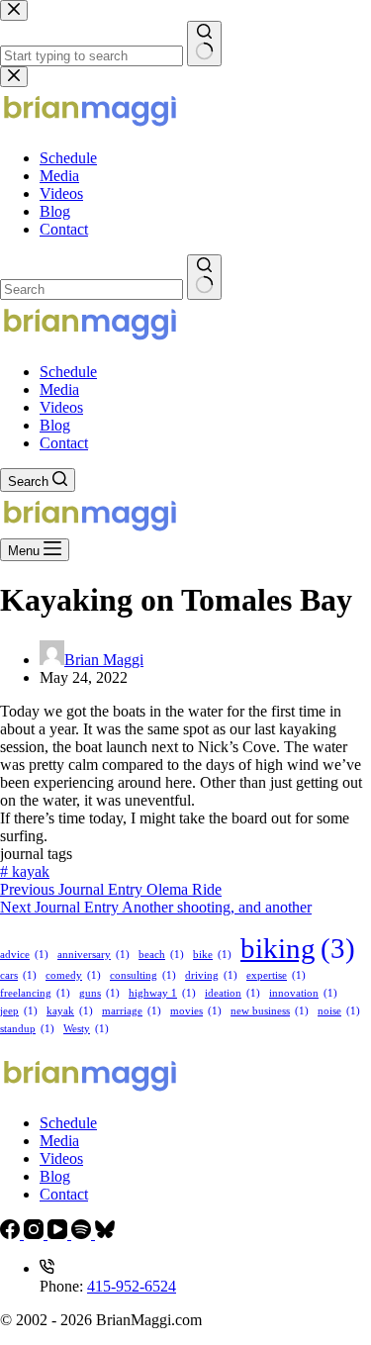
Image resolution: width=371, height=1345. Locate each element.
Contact (64, 442)
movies (196, 1011)
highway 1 (162, 993)
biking (297, 948)
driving (211, 975)
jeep (19, 1011)
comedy (73, 975)
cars (18, 975)
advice (24, 954)
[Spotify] (83, 1233)
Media (59, 389)
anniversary (93, 954)
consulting (143, 975)
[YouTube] (59, 1233)
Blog (55, 425)
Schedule (68, 371)
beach (161, 954)
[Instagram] (35, 1233)
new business (270, 1011)
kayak (24, 871)
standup (27, 1028)
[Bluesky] (105, 1233)
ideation (232, 993)
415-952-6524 (131, 1286)
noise (339, 1011)
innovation (303, 993)
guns (99, 993)
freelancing (35, 993)
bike (212, 954)
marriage (131, 1011)
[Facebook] (12, 1233)
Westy (86, 1028)
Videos (61, 407)
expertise (276, 975)
